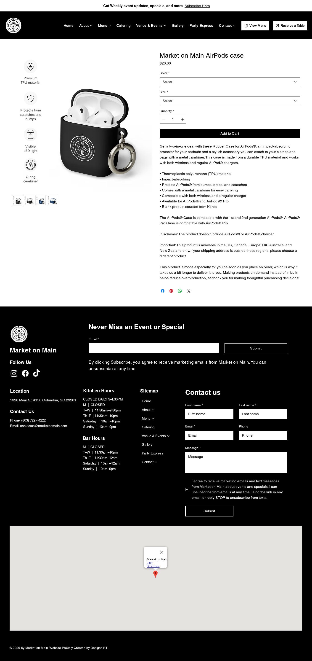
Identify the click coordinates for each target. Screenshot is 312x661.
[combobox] (230, 81)
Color (164, 73)
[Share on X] (188, 291)
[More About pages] (91, 25)
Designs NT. (99, 648)
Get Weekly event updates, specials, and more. (144, 6)
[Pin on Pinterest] (171, 291)
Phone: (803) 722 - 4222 (28, 420)
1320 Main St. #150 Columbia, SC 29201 (43, 400)
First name (194, 405)
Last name (247, 405)
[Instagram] (14, 373)
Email (190, 426)
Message (193, 448)
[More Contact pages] (234, 25)
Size (164, 92)
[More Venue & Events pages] (165, 25)
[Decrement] (163, 119)
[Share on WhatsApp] (180, 291)
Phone (243, 426)
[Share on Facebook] (162, 291)
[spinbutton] (173, 119)
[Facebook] (25, 373)
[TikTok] (36, 373)
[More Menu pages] (109, 25)
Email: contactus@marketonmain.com (38, 426)
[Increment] (183, 119)
